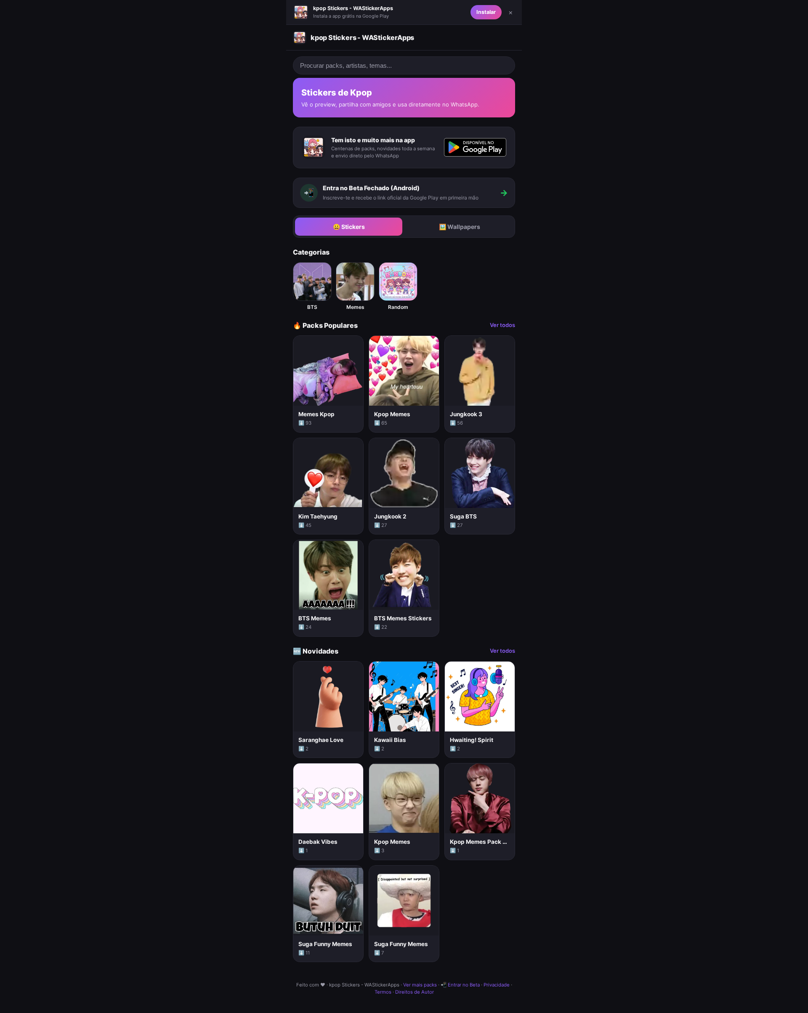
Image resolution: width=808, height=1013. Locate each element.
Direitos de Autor (414, 992)
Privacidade (497, 985)
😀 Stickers (349, 226)
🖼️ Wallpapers (459, 226)
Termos (383, 992)
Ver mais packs (420, 985)
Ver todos (502, 325)
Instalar (486, 12)
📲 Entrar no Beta (460, 985)
